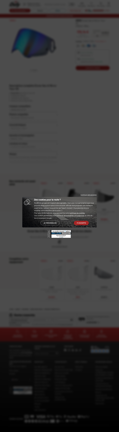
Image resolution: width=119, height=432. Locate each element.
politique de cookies (77, 213)
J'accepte (82, 223)
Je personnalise (50, 223)
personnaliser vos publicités (74, 215)
